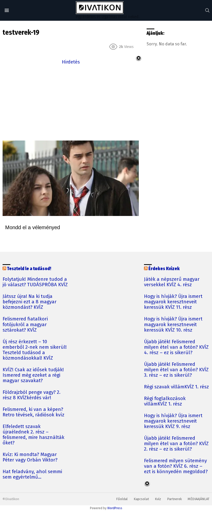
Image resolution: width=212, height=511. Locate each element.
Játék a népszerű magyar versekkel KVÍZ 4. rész (172, 282)
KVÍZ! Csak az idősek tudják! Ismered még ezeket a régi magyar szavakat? (33, 375)
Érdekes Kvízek (164, 268)
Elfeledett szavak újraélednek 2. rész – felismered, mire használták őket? (33, 435)
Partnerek (174, 499)
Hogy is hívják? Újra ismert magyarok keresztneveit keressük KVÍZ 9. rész (173, 421)
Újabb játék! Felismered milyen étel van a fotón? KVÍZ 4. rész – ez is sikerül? (176, 347)
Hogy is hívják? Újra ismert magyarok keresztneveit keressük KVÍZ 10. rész (173, 324)
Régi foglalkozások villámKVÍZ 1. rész (165, 401)
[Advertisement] (71, 102)
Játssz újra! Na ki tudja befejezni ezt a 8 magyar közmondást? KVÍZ (30, 302)
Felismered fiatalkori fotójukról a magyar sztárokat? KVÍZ (25, 324)
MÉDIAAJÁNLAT (198, 499)
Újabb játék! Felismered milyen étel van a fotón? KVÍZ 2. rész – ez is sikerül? (176, 444)
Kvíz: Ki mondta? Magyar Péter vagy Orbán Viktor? (30, 457)
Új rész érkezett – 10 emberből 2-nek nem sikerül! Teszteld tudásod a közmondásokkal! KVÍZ (35, 350)
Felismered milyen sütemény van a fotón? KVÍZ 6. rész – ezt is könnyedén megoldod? (176, 466)
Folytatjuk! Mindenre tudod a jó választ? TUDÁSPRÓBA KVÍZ (35, 282)
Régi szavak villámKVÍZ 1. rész (176, 387)
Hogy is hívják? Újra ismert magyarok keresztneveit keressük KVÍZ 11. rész (173, 302)
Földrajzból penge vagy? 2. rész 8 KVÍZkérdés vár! (31, 395)
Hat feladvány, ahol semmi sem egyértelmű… (32, 474)
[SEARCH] (207, 10)
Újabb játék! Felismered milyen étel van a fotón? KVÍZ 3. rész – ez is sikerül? (176, 370)
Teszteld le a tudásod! (29, 268)
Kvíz (158, 499)
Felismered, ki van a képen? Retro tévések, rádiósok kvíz (33, 412)
